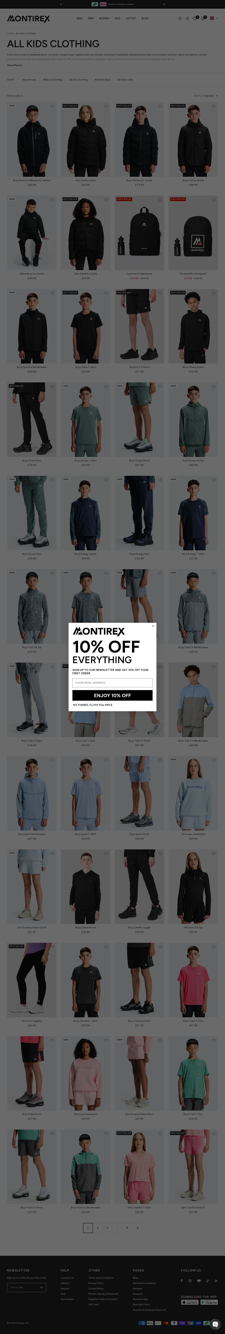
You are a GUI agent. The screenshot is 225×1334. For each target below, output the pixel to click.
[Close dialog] (153, 626)
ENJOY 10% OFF (112, 695)
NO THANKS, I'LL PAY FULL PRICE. (93, 704)
